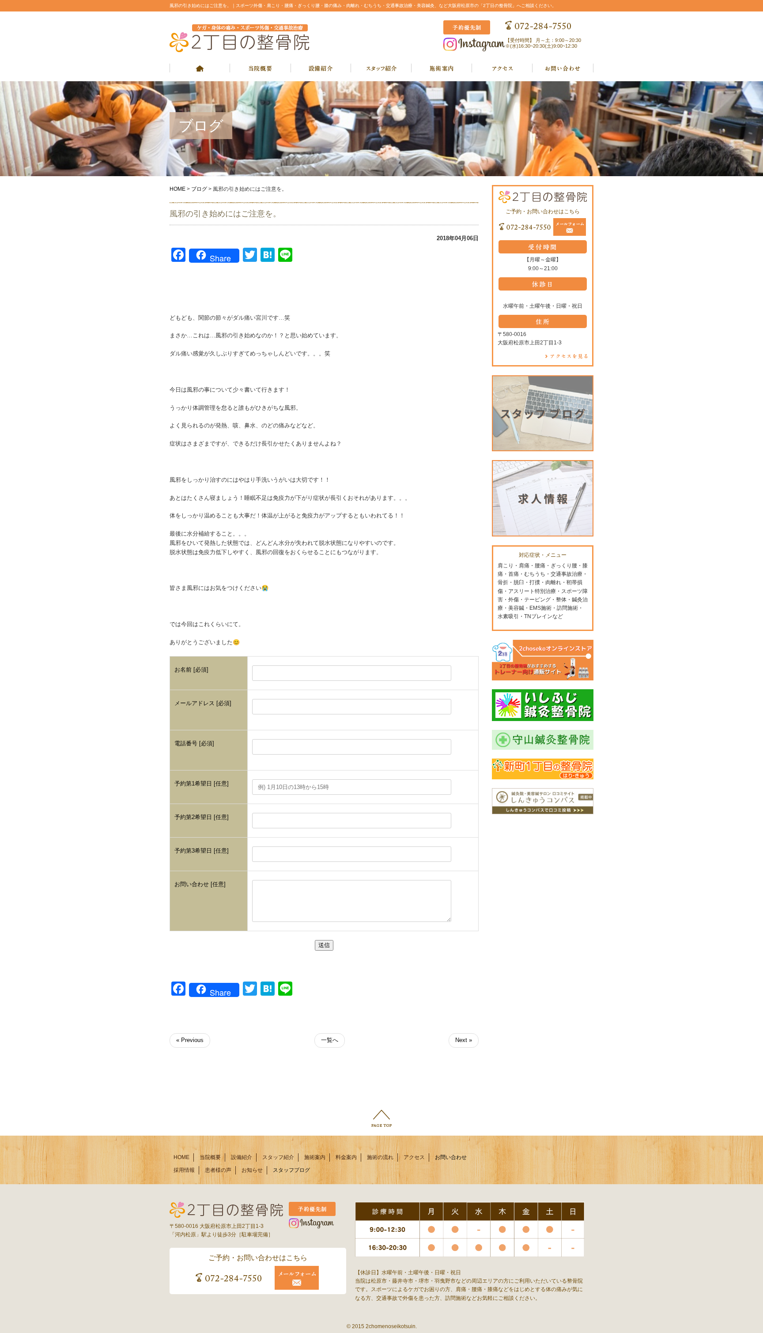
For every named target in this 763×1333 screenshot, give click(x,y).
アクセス (414, 1157)
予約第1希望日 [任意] (201, 783)
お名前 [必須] (191, 669)
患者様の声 (218, 1170)
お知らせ (252, 1170)
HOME (177, 189)
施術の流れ (380, 1157)
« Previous (190, 1040)
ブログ (199, 189)
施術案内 (314, 1157)
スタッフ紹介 (278, 1157)
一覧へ (329, 1040)
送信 (324, 945)
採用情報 (184, 1170)
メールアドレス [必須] (202, 703)
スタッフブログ (291, 1170)
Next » (463, 1040)
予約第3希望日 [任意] (201, 850)
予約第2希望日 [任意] (201, 817)
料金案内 (346, 1157)
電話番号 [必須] (194, 743)
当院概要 (210, 1157)
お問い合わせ (451, 1157)
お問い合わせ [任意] (200, 884)
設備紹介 (241, 1157)
